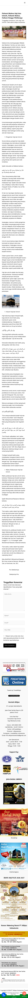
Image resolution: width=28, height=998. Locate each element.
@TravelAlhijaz (16, 729)
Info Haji (18, 20)
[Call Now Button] (4, 995)
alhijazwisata (17, 731)
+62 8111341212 (18, 727)
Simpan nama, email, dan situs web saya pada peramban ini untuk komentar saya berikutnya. (13, 638)
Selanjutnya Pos (14, 574)
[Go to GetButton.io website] (24, 996)
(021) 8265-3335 (16, 725)
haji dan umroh (6, 47)
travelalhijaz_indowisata (17, 733)
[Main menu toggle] (24, 2)
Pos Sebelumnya (14, 570)
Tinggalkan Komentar (8, 20)
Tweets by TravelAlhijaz (14, 690)
